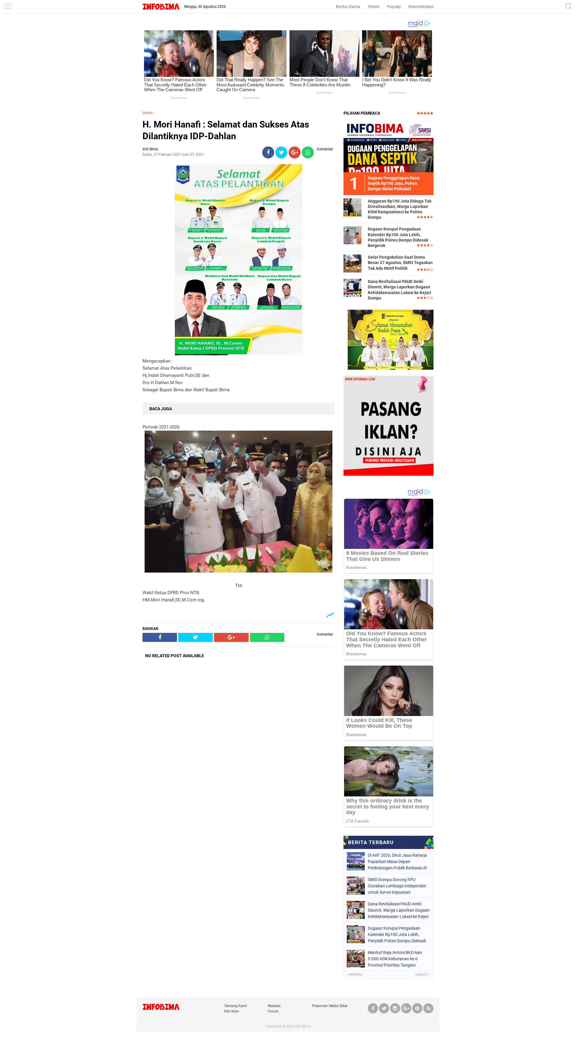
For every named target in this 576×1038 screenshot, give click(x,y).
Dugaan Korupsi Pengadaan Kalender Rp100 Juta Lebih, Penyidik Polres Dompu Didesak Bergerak (398, 237)
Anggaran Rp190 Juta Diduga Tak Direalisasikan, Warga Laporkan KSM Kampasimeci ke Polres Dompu (399, 209)
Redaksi (274, 1006)
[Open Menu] (7, 7)
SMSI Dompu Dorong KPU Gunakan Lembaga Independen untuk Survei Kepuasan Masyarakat (397, 886)
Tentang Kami (235, 1006)
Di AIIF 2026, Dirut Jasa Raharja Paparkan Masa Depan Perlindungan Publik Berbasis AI (397, 861)
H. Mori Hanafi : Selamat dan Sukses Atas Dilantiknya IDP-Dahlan (225, 130)
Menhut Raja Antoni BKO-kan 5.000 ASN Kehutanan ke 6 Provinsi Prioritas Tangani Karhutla (395, 958)
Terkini (374, 6)
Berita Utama (348, 6)
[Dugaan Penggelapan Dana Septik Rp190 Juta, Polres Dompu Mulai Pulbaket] (389, 146)
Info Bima (303, 1026)
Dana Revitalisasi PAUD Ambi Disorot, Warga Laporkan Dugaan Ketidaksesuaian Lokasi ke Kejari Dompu (399, 289)
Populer (394, 6)
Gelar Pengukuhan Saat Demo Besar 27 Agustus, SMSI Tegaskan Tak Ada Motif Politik (400, 262)
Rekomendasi (421, 6)
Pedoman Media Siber (330, 1006)
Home (147, 113)
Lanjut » (423, 974)
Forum (273, 1011)
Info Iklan (231, 1011)
